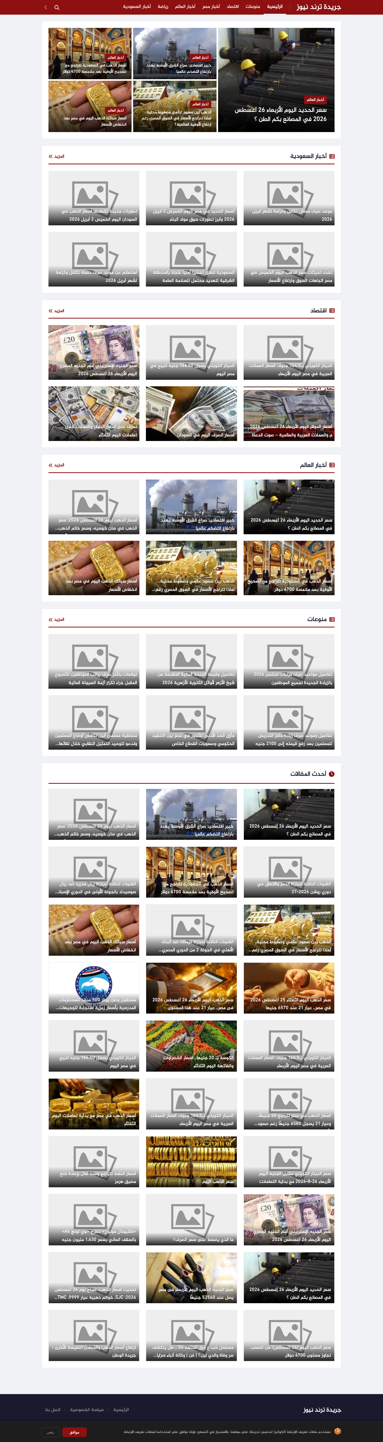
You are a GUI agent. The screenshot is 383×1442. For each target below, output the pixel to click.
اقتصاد (233, 7)
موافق (74, 1432)
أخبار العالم (185, 7)
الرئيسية (275, 7)
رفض (50, 1432)
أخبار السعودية (137, 7)
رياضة (163, 7)
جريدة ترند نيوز (319, 7)
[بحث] (56, 7)
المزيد (59, 156)
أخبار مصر (211, 7)
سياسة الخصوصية (87, 1410)
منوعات (253, 7)
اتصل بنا (52, 1410)
